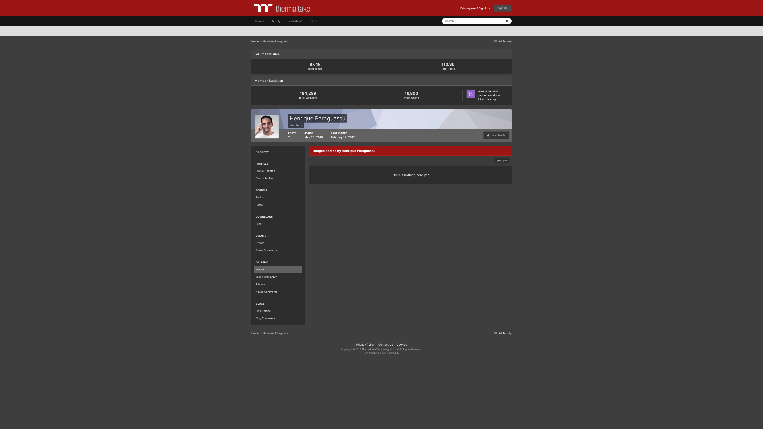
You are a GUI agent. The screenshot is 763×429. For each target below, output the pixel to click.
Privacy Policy (365, 344)
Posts (259, 204)
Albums (260, 284)
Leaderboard (295, 21)
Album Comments (267, 291)
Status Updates (489, 20)
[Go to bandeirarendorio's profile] (471, 94)
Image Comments (266, 276)
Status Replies (264, 178)
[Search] (507, 21)
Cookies (402, 344)
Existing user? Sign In (474, 8)
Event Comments (266, 250)
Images (260, 269)
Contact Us (385, 344)
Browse (259, 21)
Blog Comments (265, 318)
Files (258, 223)
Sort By (501, 160)
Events (260, 242)
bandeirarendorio (488, 95)
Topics (260, 197)
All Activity (262, 151)
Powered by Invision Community (381, 352)
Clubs (314, 21)
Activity (276, 21)
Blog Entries (263, 310)
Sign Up (502, 8)
